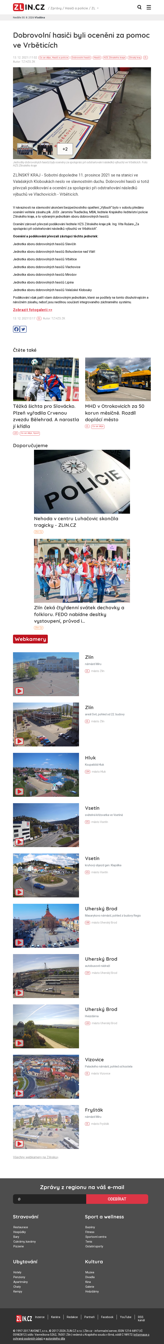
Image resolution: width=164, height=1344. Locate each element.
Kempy (17, 1291)
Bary (16, 1236)
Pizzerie (18, 1246)
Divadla (90, 1277)
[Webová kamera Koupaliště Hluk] (46, 775)
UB (87, 922)
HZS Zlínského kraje (114, 57)
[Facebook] (16, 329)
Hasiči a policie (76, 8)
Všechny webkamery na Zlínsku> (35, 1157)
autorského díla (55, 1338)
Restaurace (20, 1227)
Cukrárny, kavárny (24, 1241)
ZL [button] (93, 8)
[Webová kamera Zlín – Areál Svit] (46, 724)
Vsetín (92, 808)
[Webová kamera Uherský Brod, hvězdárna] (46, 1026)
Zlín (89, 657)
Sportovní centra (95, 1236)
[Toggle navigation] (149, 7)
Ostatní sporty (94, 1246)
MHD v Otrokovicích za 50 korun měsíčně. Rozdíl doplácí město (114, 412)
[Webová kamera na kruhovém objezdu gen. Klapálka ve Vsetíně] (46, 875)
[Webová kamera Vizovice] (46, 1077)
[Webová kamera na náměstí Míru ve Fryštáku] (46, 1127)
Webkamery (30, 639)
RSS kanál (141, 1318)
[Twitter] (23, 329)
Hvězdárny (92, 1291)
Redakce (72, 1317)
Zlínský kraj (135, 57)
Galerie (89, 1286)
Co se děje (45, 57)
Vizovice (94, 1060)
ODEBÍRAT (117, 1199)
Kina (88, 1282)
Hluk (90, 758)
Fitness (89, 1232)
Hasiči (97, 57)
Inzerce (40, 1317)
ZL (145, 57)
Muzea (89, 1272)
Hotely (17, 1272)
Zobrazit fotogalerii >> (32, 310)
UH (15, 433)
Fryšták (94, 1110)
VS (87, 822)
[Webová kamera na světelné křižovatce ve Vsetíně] (46, 825)
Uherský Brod (101, 909)
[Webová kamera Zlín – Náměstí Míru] (46, 674)
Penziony (19, 1277)
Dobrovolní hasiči (81, 57)
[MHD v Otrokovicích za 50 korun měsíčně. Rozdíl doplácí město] (118, 379)
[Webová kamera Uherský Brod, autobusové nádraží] (46, 976)
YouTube (125, 1317)
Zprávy (56, 8)
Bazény (90, 1227)
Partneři (89, 1317)
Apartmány (20, 1282)
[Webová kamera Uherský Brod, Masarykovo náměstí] (46, 926)
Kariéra (55, 1317)
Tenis (88, 1241)
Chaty (17, 1286)
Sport (36, 433)
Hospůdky (19, 1232)
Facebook (107, 1317)
